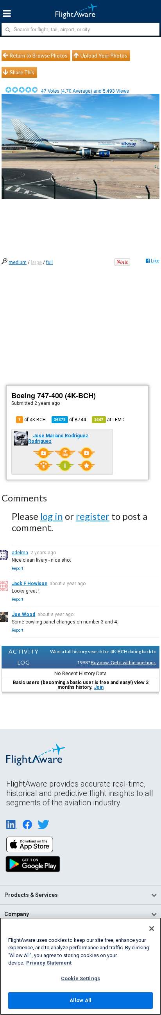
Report (17, 568)
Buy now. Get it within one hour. (123, 662)
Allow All (80, 1000)
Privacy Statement (49, 963)
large (36, 262)
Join (99, 687)
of (70, 419)
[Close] (151, 928)
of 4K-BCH (32, 419)
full (49, 262)
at (109, 419)
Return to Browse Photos (38, 55)
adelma (20, 552)
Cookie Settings (80, 978)
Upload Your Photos (103, 55)
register (92, 516)
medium (18, 262)
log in (51, 516)
